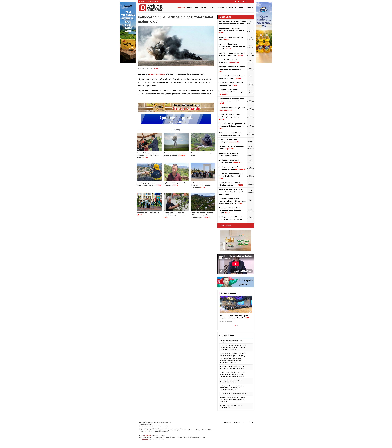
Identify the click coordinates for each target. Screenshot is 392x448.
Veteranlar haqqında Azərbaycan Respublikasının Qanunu (230, 381)
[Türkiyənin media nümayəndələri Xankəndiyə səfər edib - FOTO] (203, 172)
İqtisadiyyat (231, 7)
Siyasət (204, 7)
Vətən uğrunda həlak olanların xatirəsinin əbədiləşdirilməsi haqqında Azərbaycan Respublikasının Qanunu (233, 347)
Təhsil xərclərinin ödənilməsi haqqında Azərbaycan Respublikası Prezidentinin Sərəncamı (232, 399)
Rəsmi (189, 7)
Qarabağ (181, 7)
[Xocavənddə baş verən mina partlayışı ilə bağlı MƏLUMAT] (176, 142)
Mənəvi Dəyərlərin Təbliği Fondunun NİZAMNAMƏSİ (231, 406)
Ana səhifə (227, 422)
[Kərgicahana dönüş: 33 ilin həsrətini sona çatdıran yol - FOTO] (176, 202)
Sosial (212, 7)
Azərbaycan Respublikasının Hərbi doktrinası (231, 341)
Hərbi (241, 7)
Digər (248, 7)
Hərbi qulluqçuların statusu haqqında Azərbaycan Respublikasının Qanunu (232, 367)
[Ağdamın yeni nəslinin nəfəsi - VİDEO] (149, 202)
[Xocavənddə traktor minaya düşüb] (203, 142)
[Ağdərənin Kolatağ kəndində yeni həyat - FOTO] (176, 172)
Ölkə (196, 7)
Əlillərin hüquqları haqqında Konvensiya (233, 393)
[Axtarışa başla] (251, 1)
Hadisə (220, 7)
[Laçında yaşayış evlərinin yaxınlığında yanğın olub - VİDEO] (149, 172)
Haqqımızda (236, 422)
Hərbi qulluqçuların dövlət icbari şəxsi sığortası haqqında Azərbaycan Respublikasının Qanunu (232, 387)
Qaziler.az (147, 435)
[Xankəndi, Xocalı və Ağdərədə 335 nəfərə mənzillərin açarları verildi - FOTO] (149, 142)
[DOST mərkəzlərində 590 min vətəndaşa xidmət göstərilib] (236, 304)
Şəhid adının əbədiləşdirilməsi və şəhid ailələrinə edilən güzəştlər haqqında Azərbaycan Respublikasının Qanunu (232, 374)
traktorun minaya (157, 74)
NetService (145, 439)
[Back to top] (386, 442)
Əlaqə (244, 422)
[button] (249, 311)
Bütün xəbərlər (226, 225)
